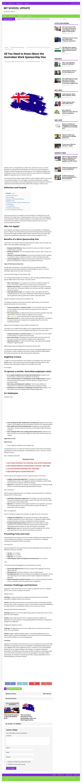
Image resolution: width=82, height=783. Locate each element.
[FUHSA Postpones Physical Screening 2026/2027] (58, 171)
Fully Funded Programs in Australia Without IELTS (21, 471)
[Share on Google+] (46, 683)
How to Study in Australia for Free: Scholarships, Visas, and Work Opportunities (29, 463)
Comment (8, 735)
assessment (13, 316)
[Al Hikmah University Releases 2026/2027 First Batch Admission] (58, 179)
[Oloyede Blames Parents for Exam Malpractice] (58, 74)
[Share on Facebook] (10, 683)
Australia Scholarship (14, 688)
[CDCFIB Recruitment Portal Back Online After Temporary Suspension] (58, 41)
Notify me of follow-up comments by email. (19, 762)
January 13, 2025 (10, 61)
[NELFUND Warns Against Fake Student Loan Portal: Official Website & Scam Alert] (58, 50)
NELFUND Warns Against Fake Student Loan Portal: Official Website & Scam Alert (69, 50)
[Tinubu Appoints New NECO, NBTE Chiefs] (58, 105)
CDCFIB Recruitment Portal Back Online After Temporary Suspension (69, 39)
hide (13, 193)
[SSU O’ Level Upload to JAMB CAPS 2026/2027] (58, 66)
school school (20, 61)
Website (8, 757)
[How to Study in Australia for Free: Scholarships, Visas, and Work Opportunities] (28, 712)
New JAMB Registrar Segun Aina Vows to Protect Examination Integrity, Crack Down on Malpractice (70, 81)
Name (8, 748)
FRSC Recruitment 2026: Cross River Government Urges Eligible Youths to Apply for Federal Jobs (69, 29)
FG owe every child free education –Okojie (69, 145)
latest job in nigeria (62, 23)
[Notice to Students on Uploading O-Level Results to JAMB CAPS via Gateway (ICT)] (58, 127)
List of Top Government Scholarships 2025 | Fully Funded (23, 468)
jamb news (58, 59)
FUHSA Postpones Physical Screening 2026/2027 (69, 168)
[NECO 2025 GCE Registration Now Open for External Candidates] (58, 113)
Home (4, 3)
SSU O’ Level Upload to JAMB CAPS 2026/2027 (68, 63)
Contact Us (11, 3)
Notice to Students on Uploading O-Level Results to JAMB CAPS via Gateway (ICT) (69, 126)
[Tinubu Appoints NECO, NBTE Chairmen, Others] (58, 97)
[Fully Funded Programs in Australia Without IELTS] (11, 712)
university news (60, 153)
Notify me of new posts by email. (16, 764)
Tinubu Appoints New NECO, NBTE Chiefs (68, 102)
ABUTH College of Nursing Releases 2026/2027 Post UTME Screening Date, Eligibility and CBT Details (69, 159)
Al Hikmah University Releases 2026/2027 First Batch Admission (69, 177)
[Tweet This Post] (22, 683)
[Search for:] (70, 19)
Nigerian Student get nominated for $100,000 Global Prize (69, 136)
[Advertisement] (28, 34)
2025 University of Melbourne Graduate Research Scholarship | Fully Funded (28, 466)
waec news (58, 120)
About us (27, 3)
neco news (58, 90)
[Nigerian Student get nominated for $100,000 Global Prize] (58, 138)
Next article (47, 693)
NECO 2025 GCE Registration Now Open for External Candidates (70, 111)
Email (7, 752)
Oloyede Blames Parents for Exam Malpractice (69, 71)
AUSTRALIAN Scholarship (33, 61)
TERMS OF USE (19, 3)
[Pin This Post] (34, 683)
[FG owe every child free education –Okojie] (58, 147)
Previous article (11, 693)
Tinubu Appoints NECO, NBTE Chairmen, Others (69, 94)
